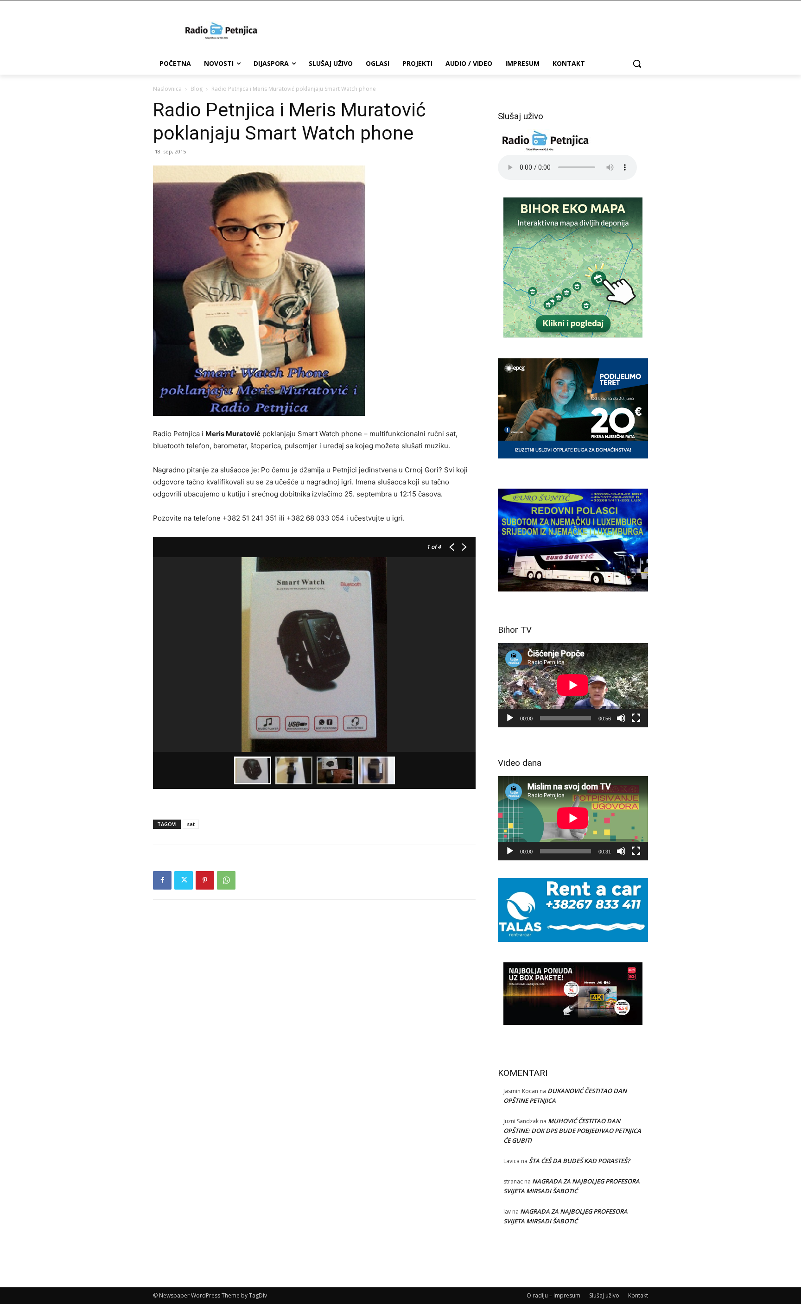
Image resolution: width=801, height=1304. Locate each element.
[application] (573, 685)
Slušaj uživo (604, 1295)
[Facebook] (162, 880)
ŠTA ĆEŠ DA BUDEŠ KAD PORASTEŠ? (579, 1161)
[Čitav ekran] (636, 718)
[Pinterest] (205, 880)
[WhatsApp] (226, 880)
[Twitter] (183, 880)
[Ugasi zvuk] (621, 718)
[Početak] (510, 718)
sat (191, 824)
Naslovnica (167, 89)
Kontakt (638, 1295)
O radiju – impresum (553, 1295)
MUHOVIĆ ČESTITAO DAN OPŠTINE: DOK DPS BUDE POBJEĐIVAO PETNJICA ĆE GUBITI (572, 1131)
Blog (197, 89)
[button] (637, 63)
